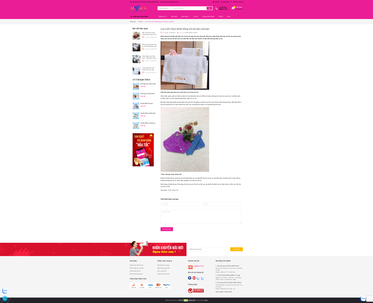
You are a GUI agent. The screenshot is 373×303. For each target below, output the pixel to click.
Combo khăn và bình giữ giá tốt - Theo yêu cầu (147, 113)
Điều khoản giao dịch (163, 268)
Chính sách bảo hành (136, 274)
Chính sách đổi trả (135, 271)
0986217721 (223, 9)
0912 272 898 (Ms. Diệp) (228, 279)
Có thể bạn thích (141, 80)
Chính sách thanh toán (136, 265)
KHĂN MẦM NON (173, 190)
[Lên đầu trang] (370, 299)
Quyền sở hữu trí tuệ (163, 274)
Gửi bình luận (167, 229)
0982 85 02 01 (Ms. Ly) (228, 289)
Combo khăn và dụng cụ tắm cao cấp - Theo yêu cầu (147, 123)
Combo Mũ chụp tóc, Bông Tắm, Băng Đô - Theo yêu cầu (147, 103)
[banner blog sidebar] (145, 149)
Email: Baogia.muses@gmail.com (169, 2)
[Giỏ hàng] (233, 8)
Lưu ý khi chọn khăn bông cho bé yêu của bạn (185, 29)
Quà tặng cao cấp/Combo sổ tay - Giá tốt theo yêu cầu (148, 84)
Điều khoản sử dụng (163, 265)
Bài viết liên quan (140, 28)
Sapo (206, 300)
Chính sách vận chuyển (137, 268)
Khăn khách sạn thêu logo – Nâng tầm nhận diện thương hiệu (149, 58)
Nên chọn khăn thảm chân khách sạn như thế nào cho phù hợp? (149, 34)
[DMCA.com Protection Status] (189, 300)
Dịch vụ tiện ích (161, 271)
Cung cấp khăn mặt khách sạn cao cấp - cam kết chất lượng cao (149, 69)
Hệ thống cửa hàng (238, 2)
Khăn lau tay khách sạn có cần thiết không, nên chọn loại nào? (149, 46)
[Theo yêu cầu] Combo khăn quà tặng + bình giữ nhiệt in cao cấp (148, 94)
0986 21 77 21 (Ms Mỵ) (228, 272)
